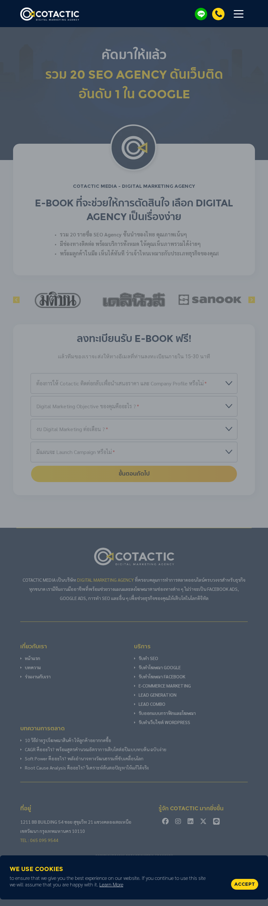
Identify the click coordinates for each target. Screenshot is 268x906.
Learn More (111, 884)
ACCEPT (244, 884)
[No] (260, 877)
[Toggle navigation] (238, 13)
